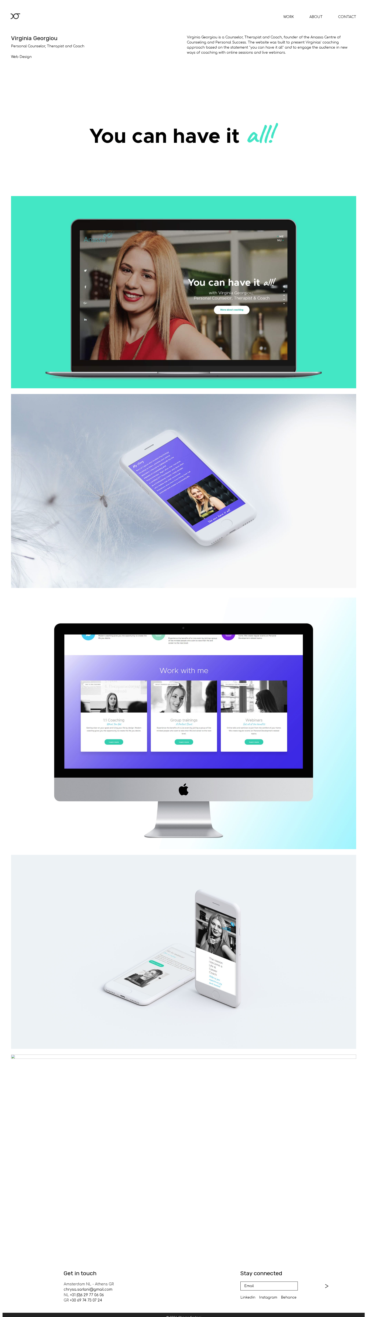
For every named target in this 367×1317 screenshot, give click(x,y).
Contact (347, 17)
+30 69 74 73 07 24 (86, 1300)
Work (288, 17)
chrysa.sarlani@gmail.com (88, 1290)
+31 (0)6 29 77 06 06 (87, 1295)
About (316, 17)
